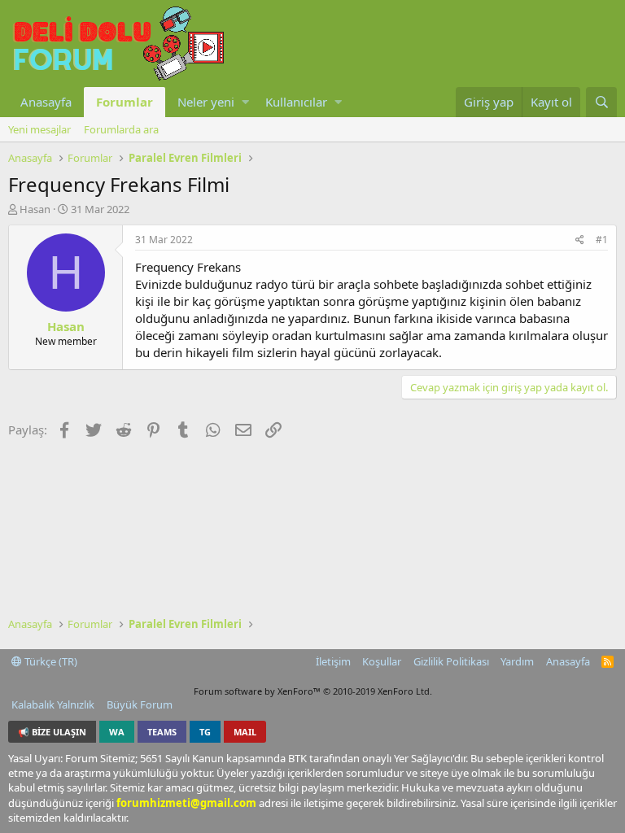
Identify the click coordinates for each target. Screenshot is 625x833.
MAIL (245, 732)
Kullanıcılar (296, 102)
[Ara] (601, 102)
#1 (602, 239)
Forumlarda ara (121, 129)
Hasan (35, 209)
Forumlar (124, 102)
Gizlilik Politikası (451, 661)
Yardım (517, 661)
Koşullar (381, 661)
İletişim (333, 661)
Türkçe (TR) (49, 661)
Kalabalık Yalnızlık (52, 704)
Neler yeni (205, 102)
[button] (245, 102)
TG (205, 732)
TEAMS (162, 732)
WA (117, 732)
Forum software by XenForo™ (313, 691)
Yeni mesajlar (39, 129)
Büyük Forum (140, 704)
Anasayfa (46, 102)
